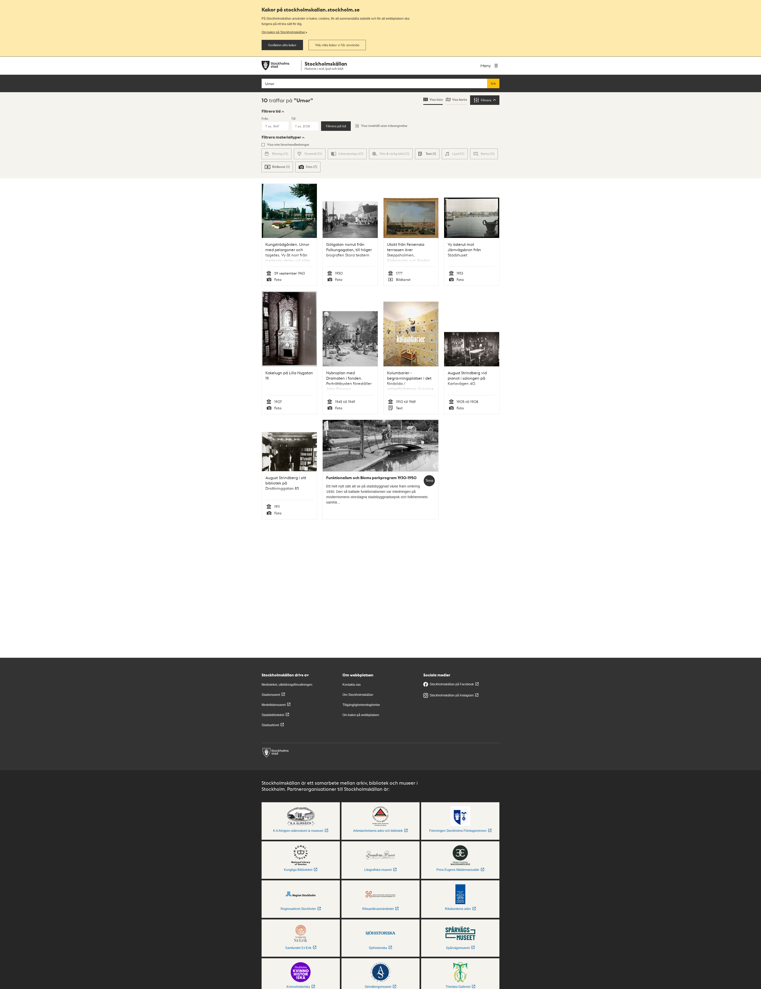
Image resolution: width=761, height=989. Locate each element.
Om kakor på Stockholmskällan (283, 32)
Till (293, 118)
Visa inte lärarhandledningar (288, 144)
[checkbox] (427, 153)
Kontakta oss (351, 684)
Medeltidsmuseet (274, 705)
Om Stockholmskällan (357, 694)
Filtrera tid (271, 111)
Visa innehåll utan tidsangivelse (384, 126)
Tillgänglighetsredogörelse (361, 705)
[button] (273, 111)
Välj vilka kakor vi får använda (337, 45)
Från (265, 118)
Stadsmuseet (271, 694)
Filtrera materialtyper (281, 137)
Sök (493, 83)
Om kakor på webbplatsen (360, 715)
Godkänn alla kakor (282, 45)
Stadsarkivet (270, 725)
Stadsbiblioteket (273, 715)
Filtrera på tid (336, 126)
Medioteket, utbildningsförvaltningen (287, 684)
